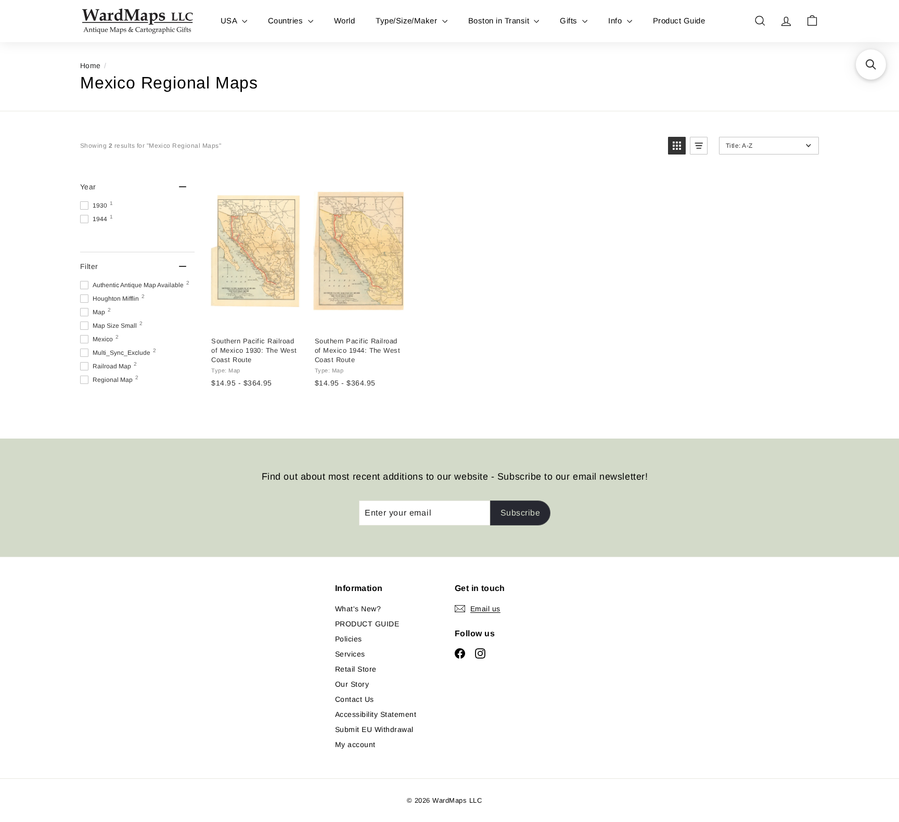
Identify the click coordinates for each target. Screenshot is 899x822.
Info (616, 20)
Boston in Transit (500, 20)
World (344, 20)
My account (355, 744)
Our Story (352, 684)
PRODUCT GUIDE (367, 624)
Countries (286, 20)
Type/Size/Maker (408, 20)
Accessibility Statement (375, 714)
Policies (348, 639)
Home (90, 65)
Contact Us (354, 699)
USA (230, 20)
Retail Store (356, 669)
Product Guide (679, 20)
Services (350, 654)
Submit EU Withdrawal (374, 729)
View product (255, 317)
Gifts (570, 20)
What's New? (358, 609)
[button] (677, 146)
